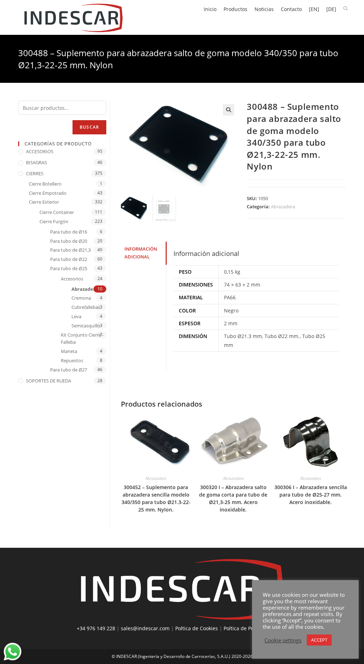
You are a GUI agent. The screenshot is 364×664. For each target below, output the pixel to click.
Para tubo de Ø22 (68, 259)
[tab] (143, 253)
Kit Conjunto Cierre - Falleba (82, 339)
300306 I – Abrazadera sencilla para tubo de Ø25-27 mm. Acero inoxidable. (310, 494)
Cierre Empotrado (47, 193)
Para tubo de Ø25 (68, 268)
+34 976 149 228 (96, 628)
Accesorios (72, 278)
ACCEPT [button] (319, 640)
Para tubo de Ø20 (68, 241)
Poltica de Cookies (196, 628)
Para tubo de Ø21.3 (70, 250)
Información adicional (140, 253)
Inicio (210, 9)
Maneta (69, 351)
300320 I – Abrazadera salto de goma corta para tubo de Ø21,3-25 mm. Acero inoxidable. (233, 498)
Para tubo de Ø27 (68, 369)
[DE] (331, 9)
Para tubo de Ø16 (68, 232)
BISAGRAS (36, 162)
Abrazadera (283, 206)
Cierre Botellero (45, 184)
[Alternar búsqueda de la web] (345, 9)
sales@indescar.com (145, 628)
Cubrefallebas (85, 307)
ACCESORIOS (39, 151)
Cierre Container (56, 212)
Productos (235, 9)
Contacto (291, 9)
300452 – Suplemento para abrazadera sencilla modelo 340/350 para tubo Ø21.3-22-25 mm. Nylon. (156, 498)
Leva (76, 316)
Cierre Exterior (44, 202)
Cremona (81, 298)
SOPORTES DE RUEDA (48, 380)
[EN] (314, 9)
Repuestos (72, 360)
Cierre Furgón (53, 221)
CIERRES (34, 173)
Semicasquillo (85, 325)
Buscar (89, 127)
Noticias (264, 9)
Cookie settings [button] (282, 640)
